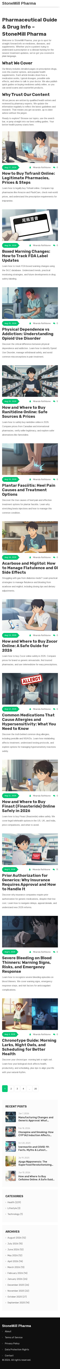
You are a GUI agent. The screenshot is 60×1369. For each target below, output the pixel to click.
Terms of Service (13, 1337)
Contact (9, 1355)
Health (14, 1202)
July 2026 (15, 1243)
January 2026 (17, 1279)
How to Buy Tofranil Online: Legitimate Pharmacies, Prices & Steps (28, 178)
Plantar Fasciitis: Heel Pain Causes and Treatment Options (28, 490)
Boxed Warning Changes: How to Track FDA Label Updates (26, 256)
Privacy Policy (12, 1343)
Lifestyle (14, 1208)
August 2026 (17, 1237)
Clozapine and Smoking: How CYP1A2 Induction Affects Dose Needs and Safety (36, 1135)
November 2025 (18, 1290)
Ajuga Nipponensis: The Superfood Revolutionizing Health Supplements (34, 1164)
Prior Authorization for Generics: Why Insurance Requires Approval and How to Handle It (29, 882)
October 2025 (17, 1296)
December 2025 (18, 1285)
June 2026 (15, 1249)
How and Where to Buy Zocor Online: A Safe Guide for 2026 (29, 646)
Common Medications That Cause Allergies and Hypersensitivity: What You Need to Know (29, 722)
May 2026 (15, 1255)
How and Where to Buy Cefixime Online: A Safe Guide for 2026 (36, 1179)
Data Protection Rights (17, 1349)
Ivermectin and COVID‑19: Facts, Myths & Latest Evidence (33, 1150)
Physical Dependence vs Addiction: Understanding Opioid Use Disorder (27, 334)
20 (35, 1089)
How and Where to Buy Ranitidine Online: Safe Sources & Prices (24, 412)
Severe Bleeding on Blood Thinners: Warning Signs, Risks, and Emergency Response (27, 965)
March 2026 (16, 1267)
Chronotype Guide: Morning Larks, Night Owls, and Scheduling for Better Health (29, 1047)
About (8, 1331)
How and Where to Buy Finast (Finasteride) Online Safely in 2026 (28, 806)
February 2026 (17, 1273)
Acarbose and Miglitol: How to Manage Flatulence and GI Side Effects (30, 568)
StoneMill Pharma (19, 3)
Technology (15, 1214)
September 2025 (18, 1302)
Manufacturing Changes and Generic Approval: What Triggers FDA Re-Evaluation (35, 1120)
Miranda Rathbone (42, 167)
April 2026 (15, 1261)
